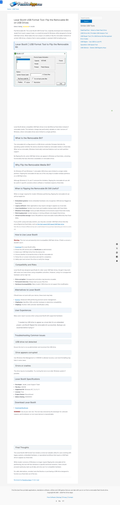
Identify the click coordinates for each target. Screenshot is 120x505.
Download (18, 247)
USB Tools (15, 9)
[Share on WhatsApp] (117, 261)
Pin (60, 501)
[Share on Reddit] (117, 252)
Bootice (17, 300)
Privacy (64, 497)
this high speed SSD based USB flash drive (50, 224)
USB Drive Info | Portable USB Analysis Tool (94, 33)
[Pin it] (117, 244)
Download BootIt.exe (21, 408)
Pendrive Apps (26, 480)
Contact (70, 497)
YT (63, 501)
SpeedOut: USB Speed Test (89, 45)
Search (86, 21)
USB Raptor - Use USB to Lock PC (91, 42)
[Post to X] (117, 248)
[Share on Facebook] (117, 256)
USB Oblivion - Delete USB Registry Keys (93, 48)
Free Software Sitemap (54, 497)
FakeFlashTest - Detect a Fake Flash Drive (94, 30)
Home (9, 9)
